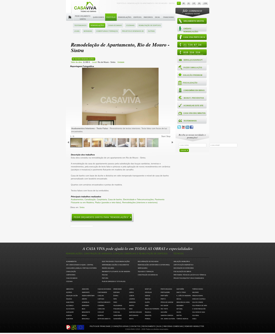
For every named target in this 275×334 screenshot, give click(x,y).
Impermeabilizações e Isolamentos (115, 265)
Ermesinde (117, 289)
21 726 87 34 (192, 45)
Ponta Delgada (166, 289)
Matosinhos (133, 315)
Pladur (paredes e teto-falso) (108, 202)
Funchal (116, 312)
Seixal (178, 299)
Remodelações (124, 17)
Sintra (81, 207)
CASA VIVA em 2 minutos (194, 113)
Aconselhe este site (193, 105)
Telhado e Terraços (146, 271)
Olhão (147, 302)
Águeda (69, 299)
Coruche (101, 309)
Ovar (147, 305)
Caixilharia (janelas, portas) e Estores (81, 268)
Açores (69, 292)
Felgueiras (117, 305)
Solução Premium (192, 75)
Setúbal (179, 309)
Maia (131, 309)
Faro (115, 302)
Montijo (148, 289)
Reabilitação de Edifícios (150, 25)
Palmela (148, 312)
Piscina (105, 275)
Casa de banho (115, 199)
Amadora (85, 289)
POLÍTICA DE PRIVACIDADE (100, 326)
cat (194, 3)
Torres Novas (197, 289)
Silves (178, 312)
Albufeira (70, 302)
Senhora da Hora (183, 302)
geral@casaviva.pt (193, 60)
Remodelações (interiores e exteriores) (140, 202)
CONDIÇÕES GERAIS (120, 326)
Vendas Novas (197, 295)
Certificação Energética (183, 265)
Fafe (115, 299)
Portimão (164, 295)
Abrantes (69, 289)
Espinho (116, 292)
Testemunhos (80, 25)
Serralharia (143, 268)
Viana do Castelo (198, 299)
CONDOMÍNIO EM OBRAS (194, 90)
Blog (159, 326)
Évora (115, 295)
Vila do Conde (197, 302)
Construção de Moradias (148, 275)
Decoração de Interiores (184, 268)
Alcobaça (69, 305)
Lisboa (131, 295)
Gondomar (117, 315)
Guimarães (117, 319)
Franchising (168, 17)
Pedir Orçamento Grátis (82, 17)
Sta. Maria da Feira (168, 319)
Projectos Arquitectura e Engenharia (189, 278)
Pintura (105, 278)
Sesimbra (179, 305)
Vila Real (195, 315)
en (199, 3)
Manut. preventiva (194, 98)
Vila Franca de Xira (199, 305)
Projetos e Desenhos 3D (133, 31)
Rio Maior (164, 305)
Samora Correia (167, 315)
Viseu (194, 319)
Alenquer (70, 312)
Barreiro (85, 305)
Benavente (86, 312)
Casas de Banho (115, 25)
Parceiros (148, 17)
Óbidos (147, 299)
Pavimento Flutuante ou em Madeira (116, 271)
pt (179, 3)
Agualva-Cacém (72, 295)
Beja (83, 309)
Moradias (88, 31)
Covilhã (101, 312)
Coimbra (101, 305)
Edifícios (137, 17)
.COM (205, 3)
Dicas (157, 17)
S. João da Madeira (183, 295)
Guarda (101, 315)
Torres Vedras (182, 319)
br (184, 3)
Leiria (131, 292)
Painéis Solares (108, 268)
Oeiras (147, 295)
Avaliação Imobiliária (182, 261)
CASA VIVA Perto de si (194, 37)
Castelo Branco (104, 302)
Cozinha (69, 281)
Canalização (90, 199)
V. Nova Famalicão (199, 309)
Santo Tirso (181, 292)
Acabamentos (77, 199)
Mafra (131, 305)
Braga (84, 315)
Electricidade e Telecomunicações (138, 199)
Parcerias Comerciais (173, 326)
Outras (151, 31)
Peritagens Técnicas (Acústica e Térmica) (190, 275)
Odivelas (148, 292)
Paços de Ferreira (152, 309)
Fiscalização (190, 83)
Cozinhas (130, 25)
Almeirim (69, 319)
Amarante (86, 292)
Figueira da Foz (119, 309)
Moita (131, 319)
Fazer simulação (192, 67)
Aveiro (84, 299)
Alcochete (70, 309)
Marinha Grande (135, 312)
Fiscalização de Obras (182, 271)
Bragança (86, 319)
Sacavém (164, 312)
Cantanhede (102, 292)
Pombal (148, 319)
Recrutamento (149, 326)
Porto (163, 299)
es (188, 3)
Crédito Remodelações (190, 30)
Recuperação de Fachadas (148, 261)
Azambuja (85, 302)
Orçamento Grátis (193, 21)
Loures (132, 299)
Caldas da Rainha (104, 289)
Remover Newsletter (194, 326)
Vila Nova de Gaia (198, 312)
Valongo (195, 292)
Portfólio (111, 17)
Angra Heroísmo (88, 295)
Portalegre (165, 292)
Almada (69, 315)
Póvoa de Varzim (167, 302)
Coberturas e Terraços (107, 31)
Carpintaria (102, 199)
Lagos (131, 289)
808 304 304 (193, 53)
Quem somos (98, 17)
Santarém (180, 289)
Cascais (101, 295)
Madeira (132, 302)
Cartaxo (101, 299)
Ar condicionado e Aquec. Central (79, 265)
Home (69, 17)
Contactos (135, 326)
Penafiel (148, 315)
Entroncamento (104, 319)
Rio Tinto (164, 309)
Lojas (76, 31)
